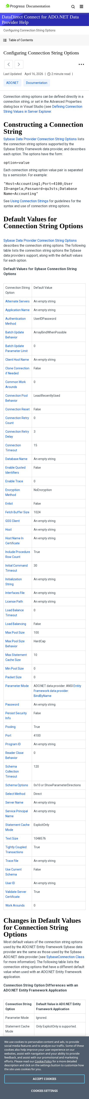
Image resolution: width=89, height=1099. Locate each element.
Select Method (15, 794)
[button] (44, 40)
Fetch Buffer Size (17, 512)
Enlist (9, 503)
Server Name (14, 802)
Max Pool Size (15, 632)
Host (8, 529)
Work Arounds (15, 905)
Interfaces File (15, 593)
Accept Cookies (44, 1079)
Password (12, 704)
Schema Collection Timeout (12, 771)
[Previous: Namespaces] (9, 64)
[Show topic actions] (81, 64)
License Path (14, 601)
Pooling (10, 727)
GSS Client (12, 521)
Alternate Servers (17, 301)
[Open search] (73, 6)
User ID (10, 883)
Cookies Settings (44, 1091)
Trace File (11, 861)
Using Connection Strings (29, 201)
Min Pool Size (14, 668)
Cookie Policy (43, 1061)
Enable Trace (14, 481)
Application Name (17, 310)
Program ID (13, 744)
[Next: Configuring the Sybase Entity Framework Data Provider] (19, 64)
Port (8, 735)
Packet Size (13, 677)
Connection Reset (17, 409)
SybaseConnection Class (65, 957)
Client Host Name (17, 359)
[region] (44, 1067)
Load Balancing (15, 624)
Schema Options (16, 785)
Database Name (16, 459)
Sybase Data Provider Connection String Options (40, 139)
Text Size (11, 838)
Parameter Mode (17, 686)
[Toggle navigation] (81, 6)
